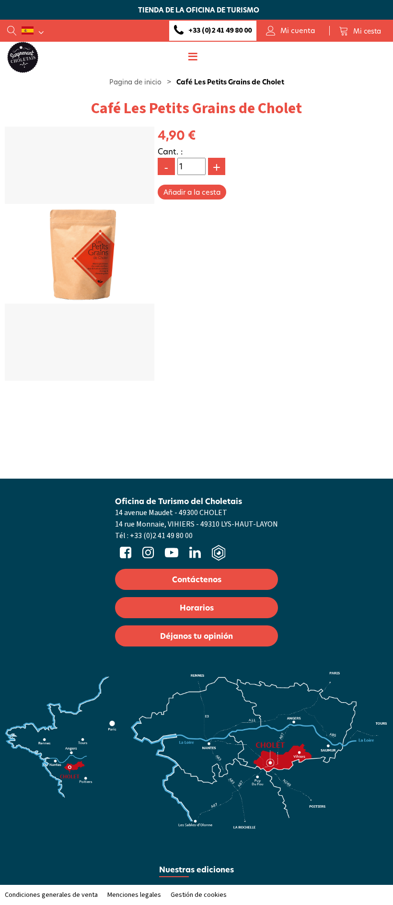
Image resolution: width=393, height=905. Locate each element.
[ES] (32, 31)
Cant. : (170, 151)
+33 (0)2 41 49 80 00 (220, 30)
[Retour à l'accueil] (22, 56)
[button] (360, 31)
